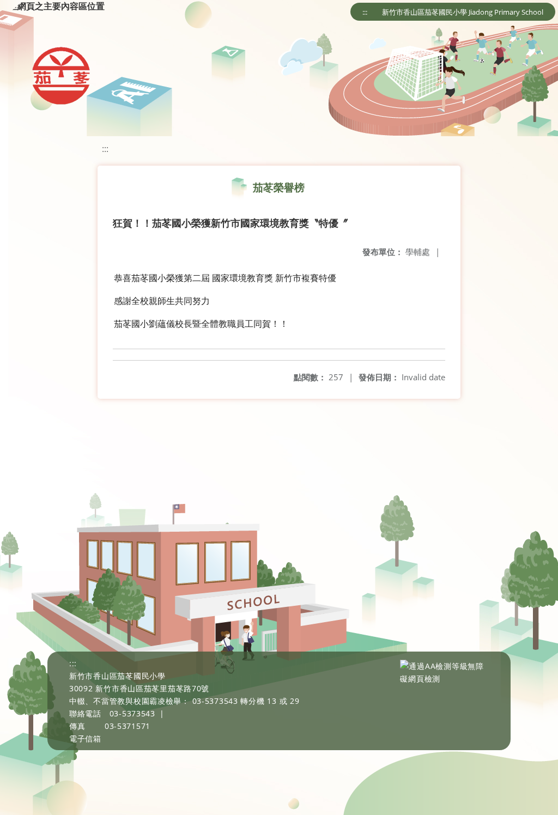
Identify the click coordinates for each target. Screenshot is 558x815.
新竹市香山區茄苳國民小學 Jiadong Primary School (462, 12)
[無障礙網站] (444, 678)
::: (364, 12)
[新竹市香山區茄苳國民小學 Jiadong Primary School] (60, 76)
